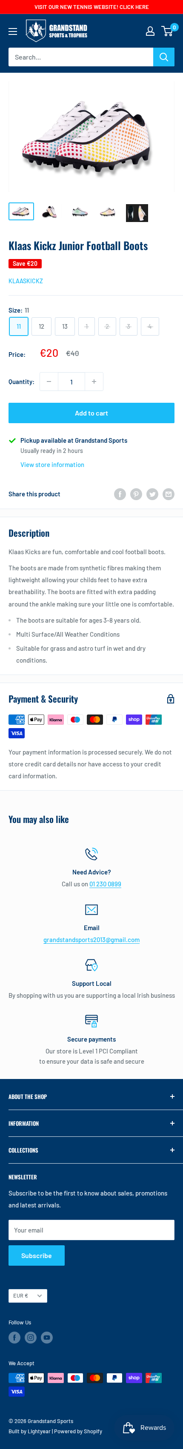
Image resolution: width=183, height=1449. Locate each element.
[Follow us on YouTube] (47, 1338)
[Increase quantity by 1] (94, 381)
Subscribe (36, 1255)
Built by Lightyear (30, 1431)
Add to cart (91, 413)
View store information (52, 464)
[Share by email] (168, 493)
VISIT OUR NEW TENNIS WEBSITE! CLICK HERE (91, 6)
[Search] (163, 57)
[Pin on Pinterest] (136, 493)
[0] (167, 31)
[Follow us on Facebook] (14, 1338)
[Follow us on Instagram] (31, 1338)
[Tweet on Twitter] (152, 493)
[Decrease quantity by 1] (49, 381)
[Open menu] (13, 31)
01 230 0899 (105, 884)
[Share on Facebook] (120, 493)
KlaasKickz (26, 281)
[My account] (150, 31)
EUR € (20, 1295)
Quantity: (21, 381)
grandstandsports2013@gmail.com (91, 939)
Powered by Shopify (78, 1431)
